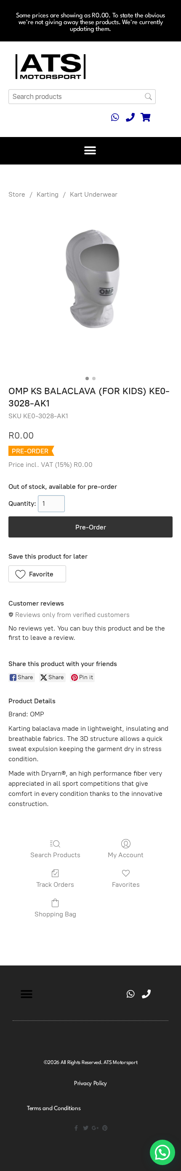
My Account (126, 855)
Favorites (126, 884)
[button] (90, 150)
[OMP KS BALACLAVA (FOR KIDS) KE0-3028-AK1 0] (90, 290)
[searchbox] (82, 96)
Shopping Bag (55, 914)
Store (16, 194)
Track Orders (55, 884)
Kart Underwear (93, 194)
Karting (48, 194)
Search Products (55, 855)
